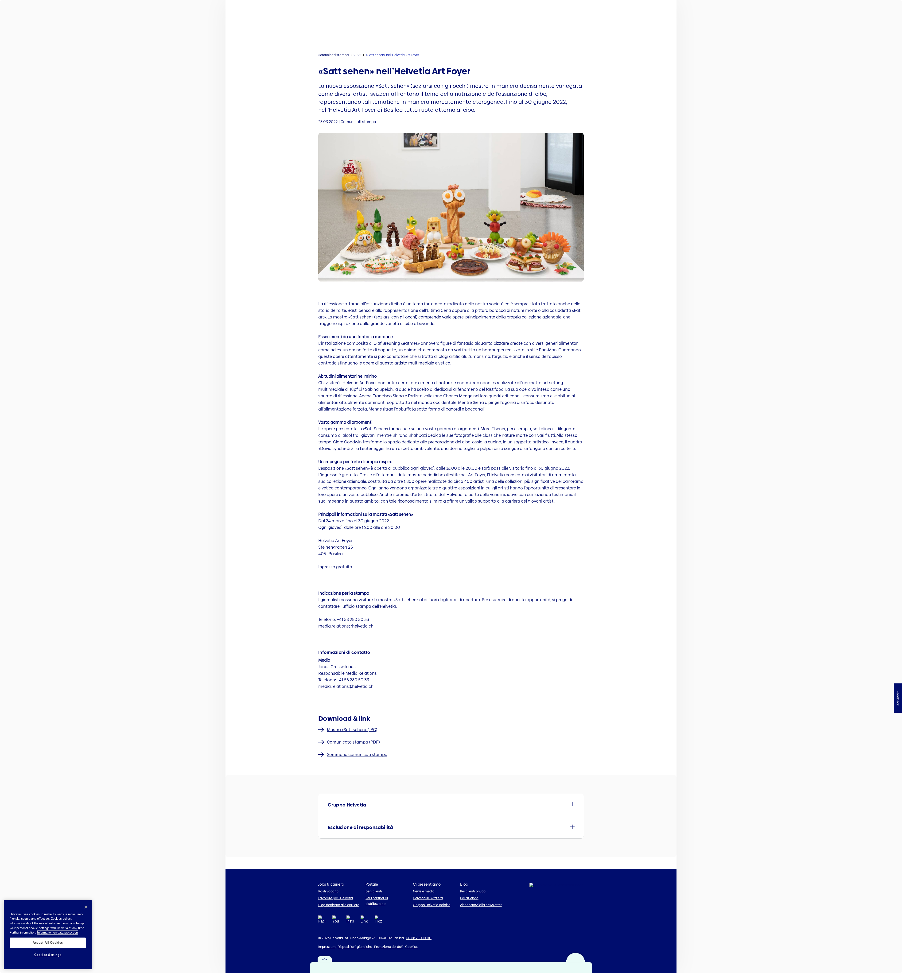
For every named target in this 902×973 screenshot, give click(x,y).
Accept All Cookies (48, 942)
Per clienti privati (473, 891)
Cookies (411, 946)
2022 (357, 55)
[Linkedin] (364, 921)
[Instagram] (350, 921)
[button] (451, 804)
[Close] (86, 907)
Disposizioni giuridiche (355, 946)
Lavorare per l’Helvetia (335, 898)
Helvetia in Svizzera (428, 898)
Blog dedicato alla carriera (338, 905)
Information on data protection (57, 932)
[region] (48, 934)
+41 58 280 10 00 (419, 938)
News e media (424, 891)
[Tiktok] (378, 925)
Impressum (326, 946)
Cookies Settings (48, 955)
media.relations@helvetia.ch (345, 686)
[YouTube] (335, 921)
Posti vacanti (328, 891)
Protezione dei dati (388, 946)
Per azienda (469, 898)
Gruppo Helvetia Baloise (431, 905)
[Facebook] (321, 921)
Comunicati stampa (333, 55)
